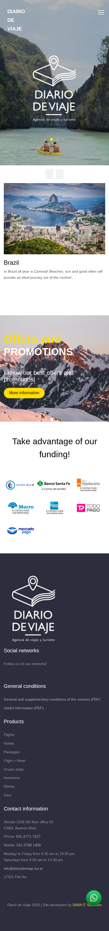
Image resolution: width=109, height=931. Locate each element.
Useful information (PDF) (24, 708)
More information (24, 393)
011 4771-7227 (28, 836)
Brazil (11, 262)
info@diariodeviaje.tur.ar (23, 868)
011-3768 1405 (28, 845)
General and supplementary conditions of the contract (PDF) (52, 699)
